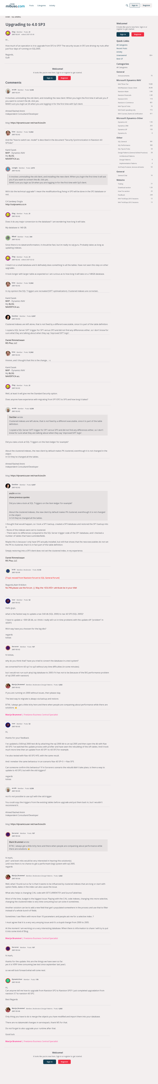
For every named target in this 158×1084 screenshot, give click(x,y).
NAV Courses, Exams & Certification (135, 114)
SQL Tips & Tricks (135, 149)
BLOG (11, 155)
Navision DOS (135, 99)
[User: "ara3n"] (7, 91)
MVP (7, 153)
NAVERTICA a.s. (12, 158)
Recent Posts (122, 48)
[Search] (127, 5)
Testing (135, 184)
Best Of (120, 59)
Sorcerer (15, 646)
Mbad (14, 236)
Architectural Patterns (127, 156)
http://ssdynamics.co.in (15, 204)
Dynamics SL (135, 133)
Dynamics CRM (135, 126)
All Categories (122, 45)
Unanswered (135, 55)
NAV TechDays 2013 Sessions (135, 198)
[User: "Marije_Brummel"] (7, 685)
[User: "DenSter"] (7, 317)
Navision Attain (135, 91)
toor (13, 600)
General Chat (135, 175)
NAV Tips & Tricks (135, 106)
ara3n (14, 90)
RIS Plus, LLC (11, 343)
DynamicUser (17, 979)
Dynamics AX (135, 122)
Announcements (135, 76)
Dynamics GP (135, 129)
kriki (14, 570)
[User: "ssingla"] (7, 169)
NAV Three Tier (135, 84)
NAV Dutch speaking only (135, 110)
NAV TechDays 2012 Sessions (135, 202)
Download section (135, 187)
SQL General (135, 141)
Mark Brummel (16, 842)
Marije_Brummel (18, 684)
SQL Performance (135, 145)
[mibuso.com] (15, 5)
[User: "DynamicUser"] (7, 980)
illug (13, 32)
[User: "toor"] (7, 601)
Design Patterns (136, 160)
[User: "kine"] (7, 133)
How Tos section (135, 191)
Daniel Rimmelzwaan (15, 340)
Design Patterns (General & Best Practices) (135, 153)
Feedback (135, 195)
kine (13, 132)
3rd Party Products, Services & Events (135, 167)
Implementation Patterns (136, 163)
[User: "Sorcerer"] (7, 647)
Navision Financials (135, 95)
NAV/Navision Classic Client (135, 88)
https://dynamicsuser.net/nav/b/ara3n (28, 122)
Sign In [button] (50, 78)
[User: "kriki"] (7, 571)
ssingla (15, 168)
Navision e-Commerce (135, 102)
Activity (119, 52)
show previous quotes (19, 497)
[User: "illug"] (7, 33)
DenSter (15, 316)
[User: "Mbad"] (7, 237)
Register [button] (64, 78)
